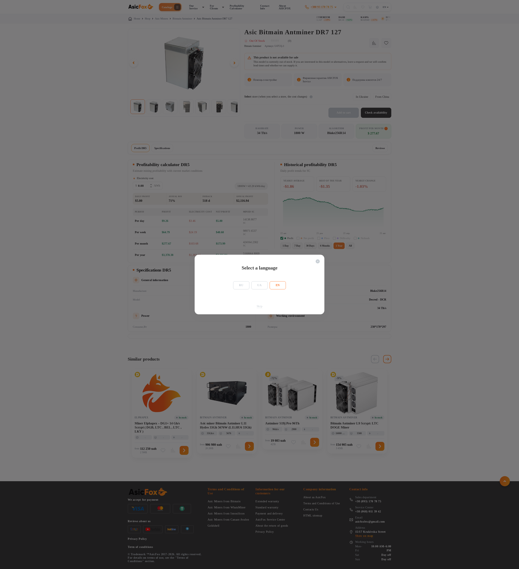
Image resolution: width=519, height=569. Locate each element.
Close (318, 261)
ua (259, 285)
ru (241, 285)
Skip (259, 306)
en (278, 285)
